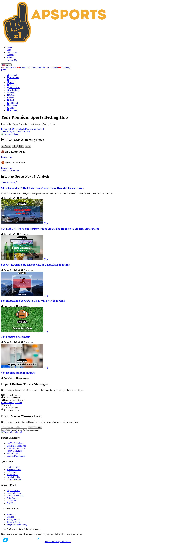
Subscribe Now (35, 427)
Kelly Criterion (13, 453)
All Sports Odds (14, 479)
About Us (11, 57)
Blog (9, 50)
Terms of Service (14, 522)
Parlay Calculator (14, 451)
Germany (65, 67)
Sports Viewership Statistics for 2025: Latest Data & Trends (35, 264)
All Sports (6, 146)
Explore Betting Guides (11, 402)
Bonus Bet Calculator (16, 446)
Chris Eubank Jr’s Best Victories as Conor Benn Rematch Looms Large (42, 187)
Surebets (10, 55)
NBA (21, 146)
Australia (53, 67)
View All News (8, 182)
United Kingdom (38, 67)
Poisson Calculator (15, 495)
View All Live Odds (10, 170)
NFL (14, 146)
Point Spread (12, 498)
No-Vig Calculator (15, 443)
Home (9, 47)
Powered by (6, 157)
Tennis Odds (12, 474)
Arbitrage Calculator (16, 448)
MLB (28, 146)
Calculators (12, 52)
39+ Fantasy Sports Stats (15, 336)
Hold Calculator (14, 493)
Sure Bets (25, 131)
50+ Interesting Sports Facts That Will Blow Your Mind (33, 300)
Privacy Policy (13, 519)
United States (10, 67)
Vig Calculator (13, 490)
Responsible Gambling (17, 524)
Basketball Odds (14, 469)
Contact (10, 517)
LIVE (3, 70)
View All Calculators (16, 456)
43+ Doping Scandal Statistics (18, 372)
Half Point (11, 500)
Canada (23, 67)
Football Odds (13, 467)
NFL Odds (11, 472)
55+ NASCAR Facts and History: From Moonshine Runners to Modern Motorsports (50, 228)
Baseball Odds (13, 477)
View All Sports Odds (11, 131)
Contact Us (12, 60)
